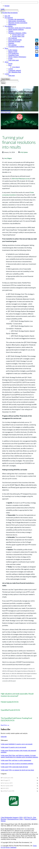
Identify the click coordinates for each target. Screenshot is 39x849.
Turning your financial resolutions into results (18, 142)
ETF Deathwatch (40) (7, 777)
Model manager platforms (16, 29)
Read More (4, 725)
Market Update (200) (7, 785)
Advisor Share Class (18, 34)
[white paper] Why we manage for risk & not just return (17, 770)
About (6, 62)
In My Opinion (12, 50)
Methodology (12, 24)
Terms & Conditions (30, 819)
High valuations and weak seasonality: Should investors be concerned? (17, 694)
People (10, 63)
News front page (6, 112)
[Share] (37, 55)
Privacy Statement (10, 847)
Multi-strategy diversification (16, 21)
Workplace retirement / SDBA (17, 33)
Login (2, 9)
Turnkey (10, 31)
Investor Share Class (18, 36)
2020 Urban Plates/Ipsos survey (20, 178)
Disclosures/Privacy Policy (15, 819)
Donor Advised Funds (15, 40)
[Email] (37, 51)
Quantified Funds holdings (16, 46)
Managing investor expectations (17, 22)
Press (9, 65)
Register (7, 6)
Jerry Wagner (8, 158)
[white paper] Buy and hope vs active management (16, 760)
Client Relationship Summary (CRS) (12, 817)
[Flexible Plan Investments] (9, 12)
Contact (7, 74)
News (6, 48)
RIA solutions (12, 45)
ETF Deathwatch (13, 53)
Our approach (9, 17)
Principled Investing (14, 41)
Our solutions (9, 26)
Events (10, 58)
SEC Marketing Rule (14, 72)
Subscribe (4, 736)
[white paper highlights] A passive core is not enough (16, 744)
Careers (10, 68)
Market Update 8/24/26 (9, 702)
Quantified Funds (13, 55)
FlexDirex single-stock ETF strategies (19, 28)
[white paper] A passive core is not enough (13, 747)
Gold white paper (13, 60)
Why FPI (7, 16)
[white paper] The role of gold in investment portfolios (17, 763)
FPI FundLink (12, 38)
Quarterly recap (5, 110)
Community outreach (14, 70)
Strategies (11, 43)
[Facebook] (37, 48)
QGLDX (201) (5, 788)
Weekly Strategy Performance (17, 57)
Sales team (11, 75)
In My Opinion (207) (6, 783)
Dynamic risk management (16, 19)
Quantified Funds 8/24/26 (10, 710)
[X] (37, 44)
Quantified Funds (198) (7, 791)
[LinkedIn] (37, 40)
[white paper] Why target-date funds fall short (14, 767)
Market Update (12, 51)
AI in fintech (16, 67)
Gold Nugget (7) (5, 780)
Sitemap (3, 821)
